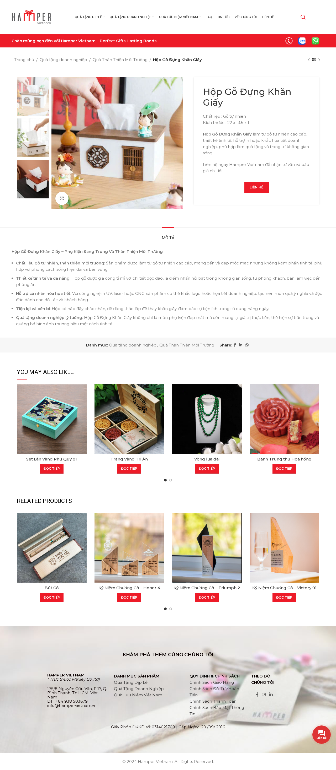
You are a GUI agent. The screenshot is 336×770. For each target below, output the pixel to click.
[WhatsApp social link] (247, 345)
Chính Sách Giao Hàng (212, 682)
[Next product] (319, 60)
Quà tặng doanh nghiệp (63, 59)
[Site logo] (31, 16)
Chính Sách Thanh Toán (213, 701)
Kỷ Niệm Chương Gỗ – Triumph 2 (207, 587)
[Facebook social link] (235, 345)
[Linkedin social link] (241, 345)
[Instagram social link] (263, 695)
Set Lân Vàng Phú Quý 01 (51, 459)
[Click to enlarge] (62, 198)
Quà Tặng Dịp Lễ (131, 682)
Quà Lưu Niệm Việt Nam (138, 694)
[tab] (168, 235)
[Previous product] (308, 60)
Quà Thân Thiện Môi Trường (120, 59)
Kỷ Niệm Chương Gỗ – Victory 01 (284, 587)
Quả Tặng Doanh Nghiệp (139, 688)
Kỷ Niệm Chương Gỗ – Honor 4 (129, 587)
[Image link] (289, 40)
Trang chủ (24, 59)
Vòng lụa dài (206, 459)
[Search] (303, 17)
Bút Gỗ (52, 587)
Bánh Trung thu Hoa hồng (284, 459)
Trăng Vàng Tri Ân (129, 459)
